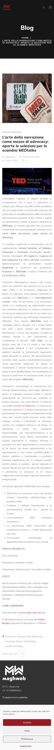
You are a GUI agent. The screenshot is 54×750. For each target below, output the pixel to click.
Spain (19, 641)
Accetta (27, 722)
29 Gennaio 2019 (30, 156)
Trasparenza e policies (15, 697)
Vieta (27, 730)
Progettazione (11, 132)
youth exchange (14, 646)
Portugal (10, 641)
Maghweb (10, 156)
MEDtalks (37, 636)
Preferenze (27, 739)
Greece (21, 636)
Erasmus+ (10, 636)
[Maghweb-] (6, 7)
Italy (28, 636)
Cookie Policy (25, 746)
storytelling (30, 641)
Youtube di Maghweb (24, 405)
